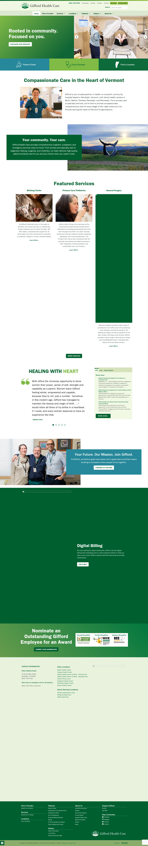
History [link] (77, 819)
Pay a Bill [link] (83, 561)
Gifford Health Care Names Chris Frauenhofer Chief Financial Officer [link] (113, 402)
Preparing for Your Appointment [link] (57, 807)
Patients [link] (85, 13)
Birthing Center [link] (34, 190)
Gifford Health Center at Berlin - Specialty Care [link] (72, 673)
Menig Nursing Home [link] (64, 692)
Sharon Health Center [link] (64, 682)
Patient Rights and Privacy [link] (55, 821)
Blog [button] (101, 370)
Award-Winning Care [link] (81, 805)
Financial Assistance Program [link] (56, 819)
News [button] (96, 370)
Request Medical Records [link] (55, 814)
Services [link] (60, 13)
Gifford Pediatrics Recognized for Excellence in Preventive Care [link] (112, 379)
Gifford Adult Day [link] (62, 694)
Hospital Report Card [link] (81, 814)
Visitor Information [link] (53, 828)
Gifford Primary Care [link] (63, 676)
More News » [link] (103, 416)
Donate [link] (104, 805)
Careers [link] (77, 807)
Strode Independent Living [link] (66, 690)
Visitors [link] (96, 13)
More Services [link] (74, 356)
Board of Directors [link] (80, 816)
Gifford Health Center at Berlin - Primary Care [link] (72, 671)
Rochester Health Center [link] (65, 680)
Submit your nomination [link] (46, 646)
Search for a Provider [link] (27, 805)
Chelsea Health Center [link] (64, 669)
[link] (2, 843)
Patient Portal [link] (52, 805)
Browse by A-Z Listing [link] (27, 811)
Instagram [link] (106, 816)
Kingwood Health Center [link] (65, 678)
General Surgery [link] (113, 190)
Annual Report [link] (79, 812)
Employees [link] (64, 840)
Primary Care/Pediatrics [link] (74, 190)
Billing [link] (50, 816)
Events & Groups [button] (108, 370)
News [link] (76, 821)
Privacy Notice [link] (72, 840)
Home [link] (36, 13)
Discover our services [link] (20, 44)
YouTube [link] (106, 819)
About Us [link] (108, 13)
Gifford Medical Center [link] (29, 668)
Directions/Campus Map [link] (55, 832)
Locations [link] (72, 13)
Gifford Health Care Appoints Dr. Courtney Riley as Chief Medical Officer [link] (115, 390)
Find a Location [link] (25, 818)
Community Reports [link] (81, 810)
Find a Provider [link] (47, 13)
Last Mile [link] (104, 807)
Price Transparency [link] (53, 812)
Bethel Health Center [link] (64, 667)
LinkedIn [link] (106, 821)
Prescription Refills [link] (53, 810)
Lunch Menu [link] (51, 830)
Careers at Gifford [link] (103, 464)
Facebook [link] (106, 814)
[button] (76, 37)
